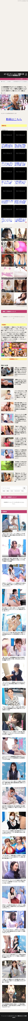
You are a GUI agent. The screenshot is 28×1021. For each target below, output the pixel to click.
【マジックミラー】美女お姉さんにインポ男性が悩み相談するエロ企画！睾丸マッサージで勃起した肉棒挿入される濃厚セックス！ (13, 956)
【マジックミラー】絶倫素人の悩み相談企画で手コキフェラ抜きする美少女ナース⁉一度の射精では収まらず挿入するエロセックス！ (13, 832)
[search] (24, 488)
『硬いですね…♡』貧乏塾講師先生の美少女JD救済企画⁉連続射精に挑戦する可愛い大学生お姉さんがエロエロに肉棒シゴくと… (13, 659)
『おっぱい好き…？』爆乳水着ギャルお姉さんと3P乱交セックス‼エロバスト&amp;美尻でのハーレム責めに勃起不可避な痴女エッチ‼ (13, 857)
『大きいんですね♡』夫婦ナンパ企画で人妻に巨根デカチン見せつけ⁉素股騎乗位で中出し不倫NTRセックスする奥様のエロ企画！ (13, 708)
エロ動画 (9, 81)
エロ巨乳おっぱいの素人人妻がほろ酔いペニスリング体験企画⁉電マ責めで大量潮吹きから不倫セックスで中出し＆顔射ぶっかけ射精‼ (13, 560)
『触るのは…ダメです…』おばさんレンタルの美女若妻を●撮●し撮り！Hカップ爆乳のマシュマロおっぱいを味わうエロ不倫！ (21, 477)
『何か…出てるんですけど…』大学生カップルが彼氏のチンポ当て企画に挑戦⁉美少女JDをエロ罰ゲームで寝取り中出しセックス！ (13, 931)
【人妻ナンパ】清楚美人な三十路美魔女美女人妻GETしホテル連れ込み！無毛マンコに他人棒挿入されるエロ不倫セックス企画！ (13, 981)
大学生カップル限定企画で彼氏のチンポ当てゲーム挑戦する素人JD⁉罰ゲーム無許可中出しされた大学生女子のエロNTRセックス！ (20, 454)
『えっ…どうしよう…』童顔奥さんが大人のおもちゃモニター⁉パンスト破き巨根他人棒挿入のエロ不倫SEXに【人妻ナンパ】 (13, 684)
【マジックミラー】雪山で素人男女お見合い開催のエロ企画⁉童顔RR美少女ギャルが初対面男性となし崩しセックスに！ (13, 634)
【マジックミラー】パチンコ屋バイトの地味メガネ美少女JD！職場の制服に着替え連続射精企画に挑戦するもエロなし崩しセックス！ (14, 783)
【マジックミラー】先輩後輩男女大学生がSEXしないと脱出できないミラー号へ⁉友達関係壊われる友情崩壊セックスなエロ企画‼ (20, 418)
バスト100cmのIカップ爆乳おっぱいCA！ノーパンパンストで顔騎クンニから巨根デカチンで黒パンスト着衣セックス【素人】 (21, 395)
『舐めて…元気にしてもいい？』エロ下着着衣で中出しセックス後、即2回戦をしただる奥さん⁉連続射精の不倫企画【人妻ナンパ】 (20, 430)
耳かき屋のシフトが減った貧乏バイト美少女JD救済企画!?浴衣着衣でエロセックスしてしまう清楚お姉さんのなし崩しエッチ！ (13, 609)
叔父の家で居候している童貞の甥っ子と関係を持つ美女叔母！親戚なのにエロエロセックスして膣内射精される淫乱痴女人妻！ (20, 406)
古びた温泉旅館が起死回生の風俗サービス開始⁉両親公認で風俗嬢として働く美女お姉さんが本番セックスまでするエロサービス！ (13, 1005)
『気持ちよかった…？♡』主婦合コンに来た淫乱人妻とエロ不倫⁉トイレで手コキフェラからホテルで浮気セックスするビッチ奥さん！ (13, 733)
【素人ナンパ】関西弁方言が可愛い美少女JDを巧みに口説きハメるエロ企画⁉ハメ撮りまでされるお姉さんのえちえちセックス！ (21, 371)
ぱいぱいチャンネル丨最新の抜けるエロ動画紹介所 (14, 74)
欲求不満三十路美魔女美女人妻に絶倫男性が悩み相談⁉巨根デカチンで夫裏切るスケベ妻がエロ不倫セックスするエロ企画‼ (13, 807)
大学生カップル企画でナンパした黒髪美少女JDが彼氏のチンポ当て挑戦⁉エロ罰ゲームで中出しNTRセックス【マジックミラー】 (14, 585)
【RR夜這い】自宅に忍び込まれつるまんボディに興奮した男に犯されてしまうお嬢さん (21, 464)
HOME (3, 81)
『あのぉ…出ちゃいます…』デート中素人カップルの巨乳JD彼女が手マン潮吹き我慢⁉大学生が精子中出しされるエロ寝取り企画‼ (13, 535)
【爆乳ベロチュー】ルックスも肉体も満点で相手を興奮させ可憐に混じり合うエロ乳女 (20, 382)
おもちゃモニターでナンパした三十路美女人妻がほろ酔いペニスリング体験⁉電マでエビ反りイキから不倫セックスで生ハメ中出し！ (13, 882)
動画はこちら (14, 119)
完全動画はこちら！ (14, 359)
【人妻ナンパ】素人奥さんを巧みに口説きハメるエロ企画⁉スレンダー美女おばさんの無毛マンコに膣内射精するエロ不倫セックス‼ (20, 442)
